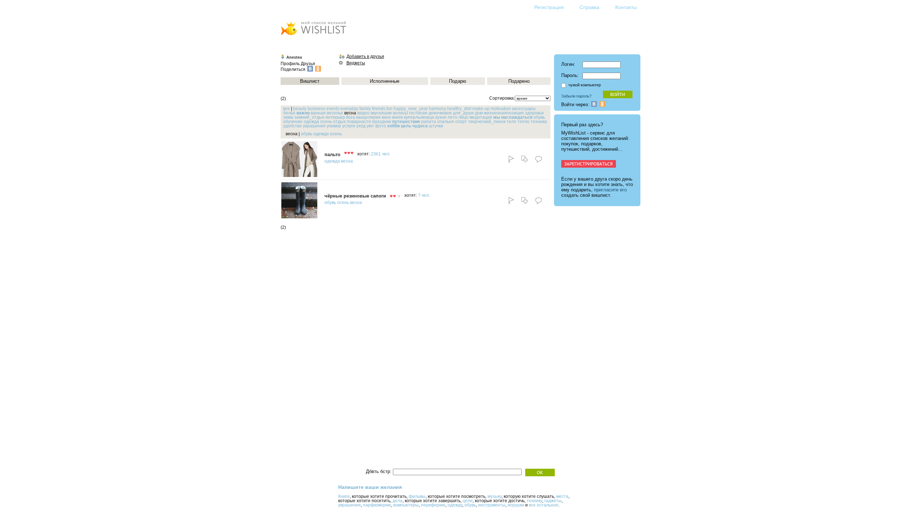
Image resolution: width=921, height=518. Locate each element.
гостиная (418, 113)
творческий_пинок (486, 121)
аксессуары (524, 108)
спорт (461, 121)
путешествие (406, 121)
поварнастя (359, 121)
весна (347, 161)
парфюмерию (377, 505)
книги (397, 117)
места (562, 496)
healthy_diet (459, 108)
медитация (480, 117)
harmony (437, 108)
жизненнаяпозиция (504, 113)
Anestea (294, 57)
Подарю (457, 81)
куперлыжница (419, 117)
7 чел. (424, 195)
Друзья (308, 64)
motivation (501, 108)
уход (361, 126)
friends (378, 108)
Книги (344, 496)
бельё (289, 113)
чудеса (420, 126)
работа (428, 121)
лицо (463, 117)
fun (389, 108)
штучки (436, 126)
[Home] (313, 36)
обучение (293, 121)
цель (406, 126)
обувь (539, 117)
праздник (381, 121)
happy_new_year (411, 108)
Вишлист (309, 81)
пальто (332, 154)
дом (479, 113)
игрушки (516, 505)
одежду (455, 505)
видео (363, 113)
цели (468, 501)
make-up (481, 108)
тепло (523, 121)
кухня (440, 117)
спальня (445, 121)
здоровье (534, 113)
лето (452, 117)
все (286, 108)
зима (288, 117)
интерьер (335, 117)
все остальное (543, 505)
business (316, 108)
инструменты (491, 505)
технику (534, 501)
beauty (300, 108)
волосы (400, 113)
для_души (463, 113)
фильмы (417, 496)
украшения (314, 126)
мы (496, 117)
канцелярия (368, 117)
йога (350, 117)
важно (303, 113)
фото (380, 126)
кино (386, 117)
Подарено (519, 81)
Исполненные (384, 81)
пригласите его (610, 189)
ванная (318, 113)
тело (511, 121)
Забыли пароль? (576, 96)
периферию (433, 505)
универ (334, 126)
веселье (335, 113)
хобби (393, 126)
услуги (348, 126)
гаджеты (553, 501)
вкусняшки (381, 113)
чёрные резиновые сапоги (355, 196)
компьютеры (406, 505)
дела (398, 501)
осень (326, 121)
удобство (292, 126)
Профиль (290, 64)
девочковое (440, 113)
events (332, 108)
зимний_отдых (309, 117)
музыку (494, 496)
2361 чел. (380, 154)
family (365, 108)
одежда (311, 121)
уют (370, 126)
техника (539, 121)
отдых (339, 121)
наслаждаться (516, 117)
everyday (349, 108)
